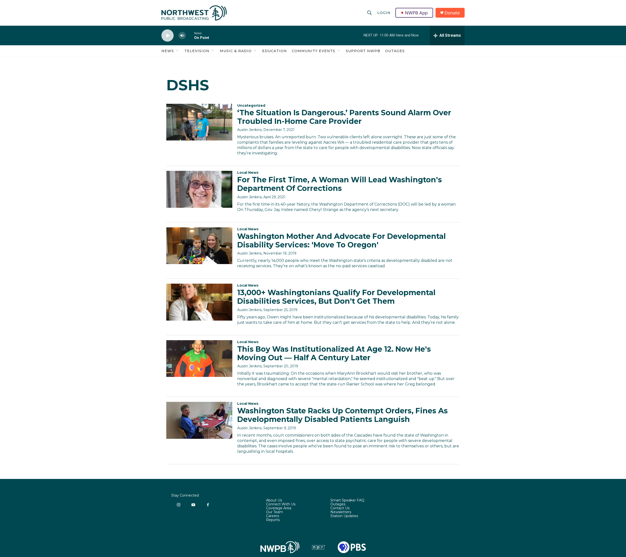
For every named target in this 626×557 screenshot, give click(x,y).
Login (384, 13)
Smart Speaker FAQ (347, 500)
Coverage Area (278, 508)
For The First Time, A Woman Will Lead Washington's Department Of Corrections (339, 184)
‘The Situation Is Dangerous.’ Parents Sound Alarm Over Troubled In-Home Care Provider (344, 117)
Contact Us (339, 508)
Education (274, 51)
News (167, 51)
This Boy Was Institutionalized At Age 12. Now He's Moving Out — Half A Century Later (334, 353)
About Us (274, 500)
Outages (395, 51)
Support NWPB (363, 51)
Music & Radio (236, 51)
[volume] (182, 35)
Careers (272, 516)
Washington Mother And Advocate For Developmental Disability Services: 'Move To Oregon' (341, 240)
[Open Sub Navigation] (177, 51)
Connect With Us (280, 504)
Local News (247, 172)
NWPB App (416, 13)
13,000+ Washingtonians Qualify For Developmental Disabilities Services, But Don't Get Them (336, 297)
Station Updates (344, 516)
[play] (167, 35)
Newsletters (340, 512)
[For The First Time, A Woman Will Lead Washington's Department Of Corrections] (199, 189)
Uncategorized (251, 105)
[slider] (190, 35)
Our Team (274, 512)
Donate (452, 12)
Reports (273, 520)
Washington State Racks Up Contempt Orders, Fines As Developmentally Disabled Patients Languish (342, 415)
